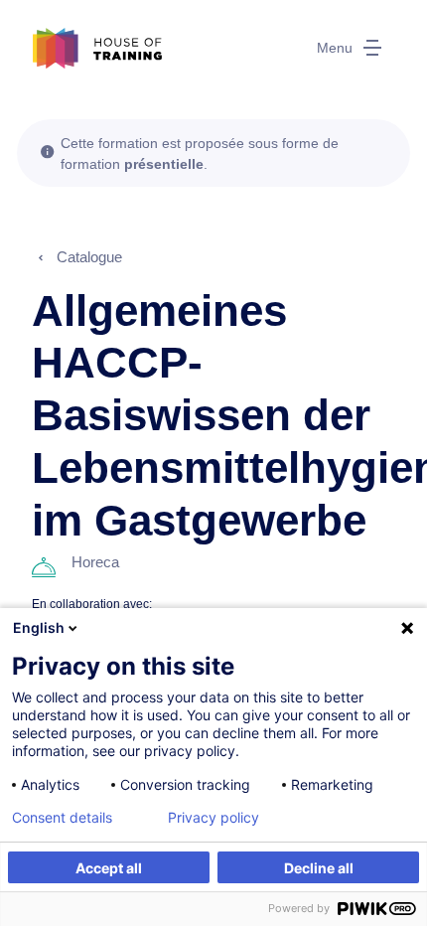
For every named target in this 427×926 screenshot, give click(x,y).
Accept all (108, 867)
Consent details (62, 818)
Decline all (319, 867)
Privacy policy (213, 818)
